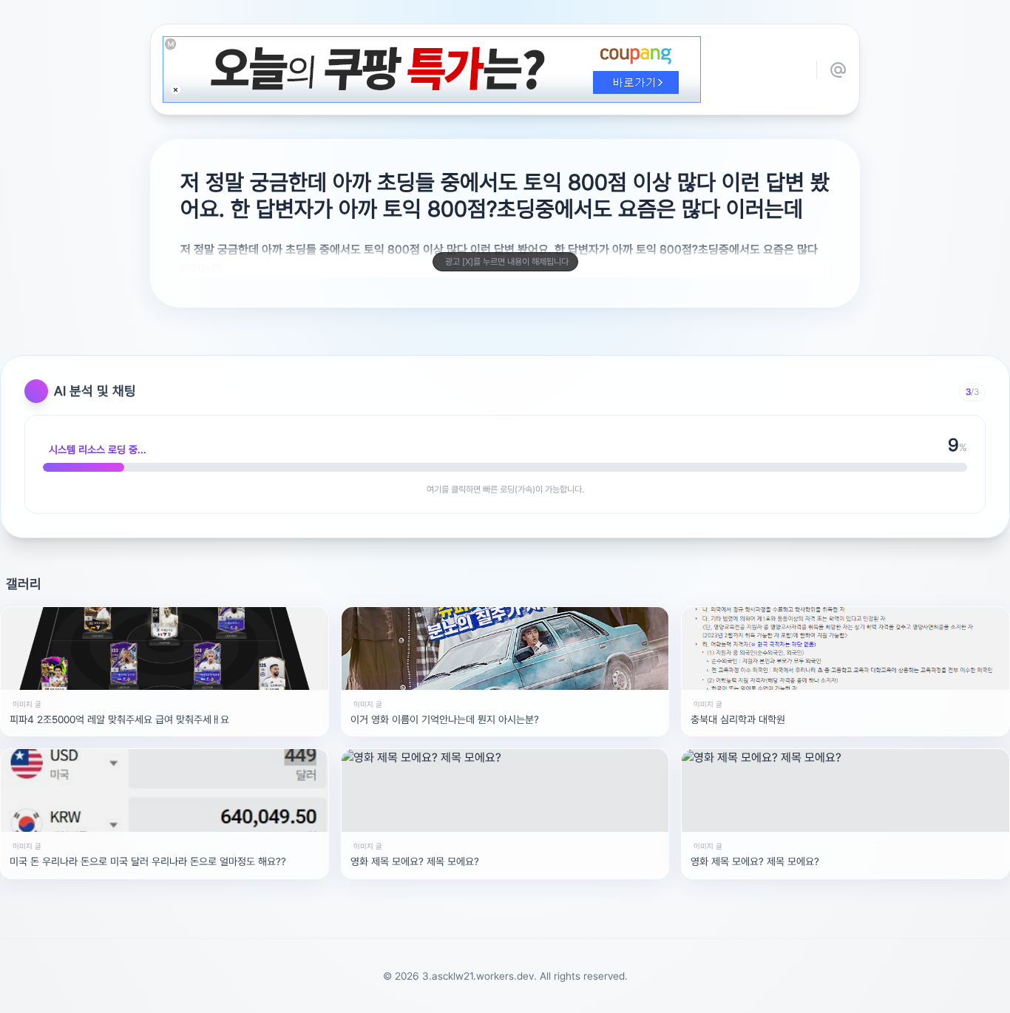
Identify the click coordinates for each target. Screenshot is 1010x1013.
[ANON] (491, 994)
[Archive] (621, 994)
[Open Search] (355, 994)
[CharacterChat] (589, 994)
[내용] (175, 89)
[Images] (523, 994)
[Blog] (556, 994)
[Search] (426, 994)
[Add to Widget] (655, 994)
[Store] (458, 994)
